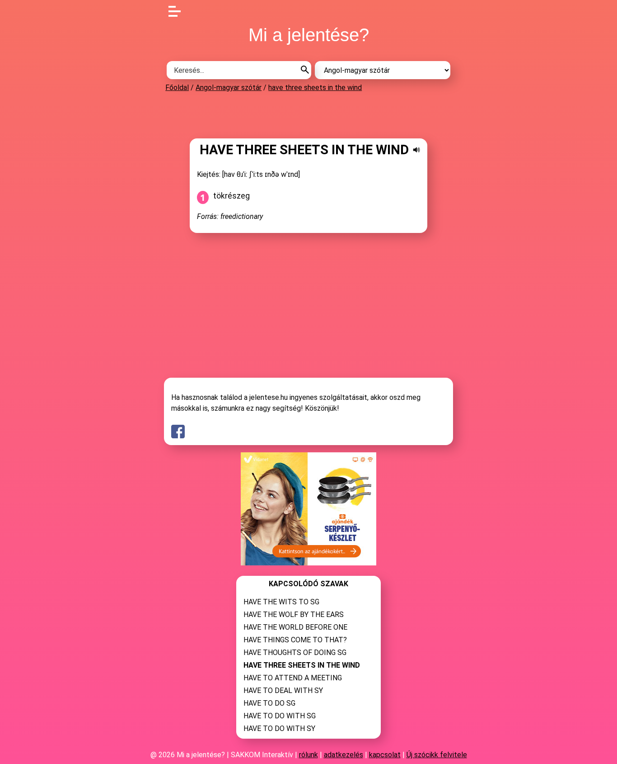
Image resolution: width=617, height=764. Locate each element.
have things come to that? (295, 640)
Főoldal (177, 87)
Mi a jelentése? (308, 35)
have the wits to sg (281, 602)
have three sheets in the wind (315, 87)
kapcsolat (385, 754)
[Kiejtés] (416, 149)
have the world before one (295, 627)
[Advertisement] (308, 115)
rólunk (308, 754)
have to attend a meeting (292, 678)
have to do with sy (279, 728)
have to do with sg (279, 716)
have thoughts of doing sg (294, 652)
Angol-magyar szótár (229, 87)
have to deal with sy (283, 690)
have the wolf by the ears (293, 614)
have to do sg (269, 703)
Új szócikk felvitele (437, 754)
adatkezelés (343, 754)
